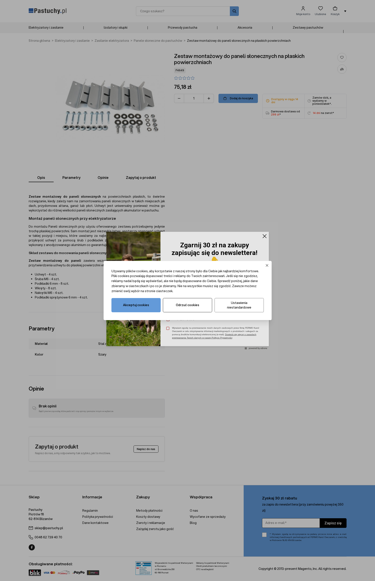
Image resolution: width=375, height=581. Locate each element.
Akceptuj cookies (136, 305)
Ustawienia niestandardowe (239, 305)
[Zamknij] (267, 265)
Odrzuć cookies (187, 305)
